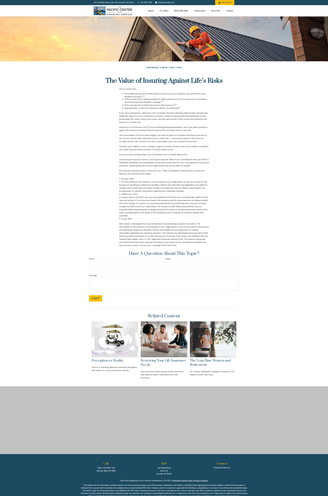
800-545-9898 (110, 471)
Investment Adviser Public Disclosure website (190, 481)
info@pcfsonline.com (166, 2)
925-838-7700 (146, 2)
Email (167, 259)
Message (93, 275)
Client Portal (226, 2)
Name (91, 259)
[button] (151, 10)
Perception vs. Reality (108, 361)
